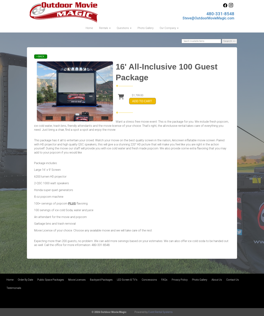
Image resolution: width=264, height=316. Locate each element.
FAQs (164, 279)
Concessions (149, 279)
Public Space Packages (50, 279)
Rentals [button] (104, 28)
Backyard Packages (101, 279)
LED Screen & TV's (127, 279)
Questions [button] (123, 28)
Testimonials (13, 288)
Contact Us (232, 279)
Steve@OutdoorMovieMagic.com (208, 18)
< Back (40, 56)
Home (89, 28)
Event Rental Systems (160, 312)
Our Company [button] (168, 28)
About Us (217, 279)
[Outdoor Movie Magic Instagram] (231, 6)
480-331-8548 (220, 13)
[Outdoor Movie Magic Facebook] (225, 6)
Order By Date (25, 279)
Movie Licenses (77, 279)
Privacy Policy (180, 279)
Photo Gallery (146, 28)
